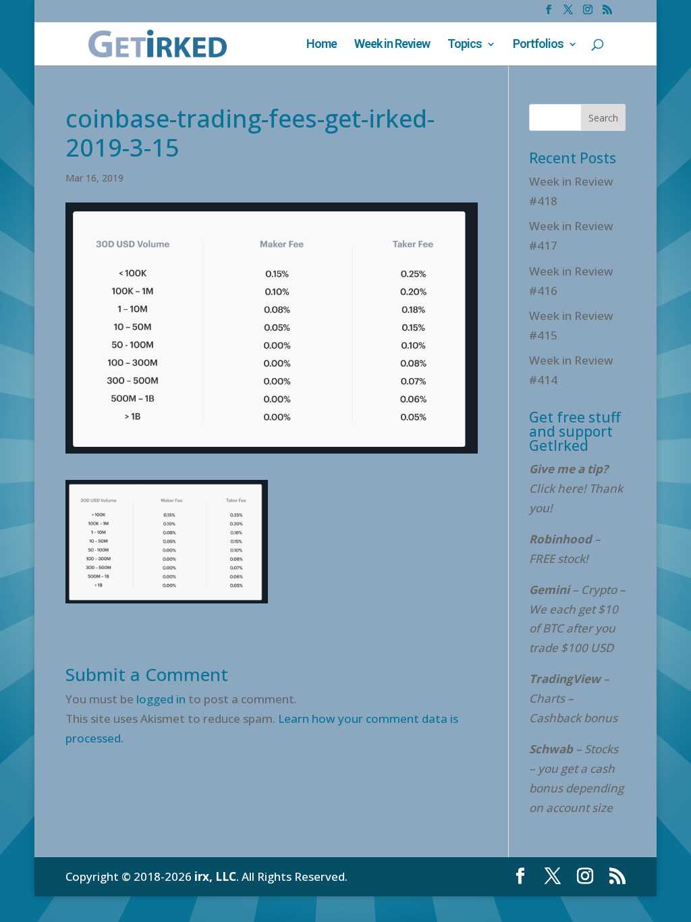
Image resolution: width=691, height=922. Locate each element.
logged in (161, 699)
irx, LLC (215, 876)
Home (321, 45)
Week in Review (392, 45)
